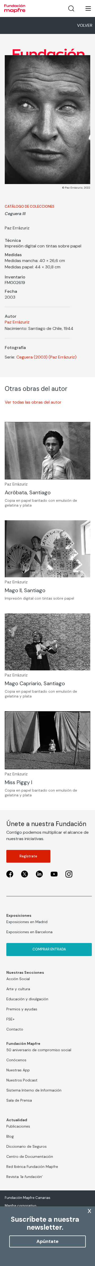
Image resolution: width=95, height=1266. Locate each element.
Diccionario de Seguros (26, 1146)
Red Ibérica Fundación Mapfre (32, 1166)
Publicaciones (18, 1126)
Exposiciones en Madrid (27, 921)
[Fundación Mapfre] (14, 8)
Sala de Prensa (19, 1100)
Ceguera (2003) (32, 357)
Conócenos (16, 1060)
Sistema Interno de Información (33, 1090)
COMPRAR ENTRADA (49, 949)
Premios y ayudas (21, 1009)
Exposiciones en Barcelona (29, 931)
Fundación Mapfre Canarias (27, 1197)
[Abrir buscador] (71, 8)
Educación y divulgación (27, 999)
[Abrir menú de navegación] (85, 8)
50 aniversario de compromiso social (38, 1049)
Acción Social (18, 978)
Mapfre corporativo (20, 1205)
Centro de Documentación (29, 1156)
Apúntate (47, 1241)
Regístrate (28, 856)
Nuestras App (18, 1070)
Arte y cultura (18, 988)
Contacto (14, 1029)
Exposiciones (18, 915)
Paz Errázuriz (17, 322)
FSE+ (10, 1019)
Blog (10, 1136)
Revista (24, 1176)
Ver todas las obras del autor (33, 402)
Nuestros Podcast (21, 1080)
